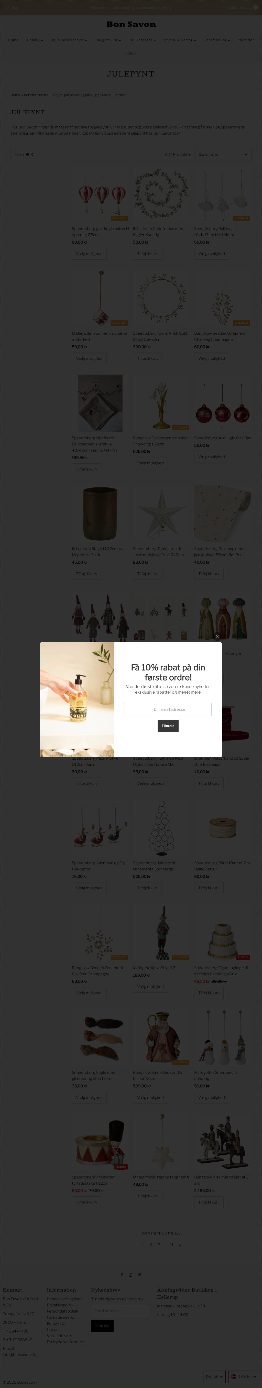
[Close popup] (217, 636)
